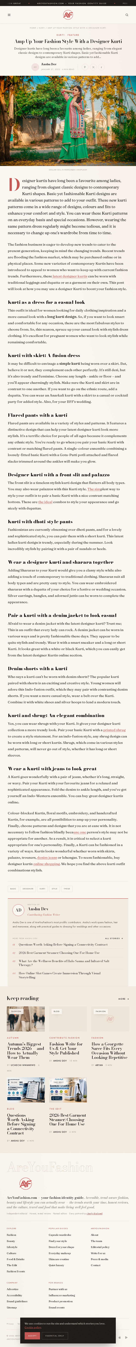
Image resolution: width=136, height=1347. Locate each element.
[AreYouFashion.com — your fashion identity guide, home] (68, 15)
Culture (11, 1253)
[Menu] (9, 15)
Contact (95, 1265)
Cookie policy (33, 1327)
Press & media (99, 1259)
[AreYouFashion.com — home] (25, 1183)
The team (96, 1241)
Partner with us (58, 1289)
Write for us (98, 1253)
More (123, 999)
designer (28, 888)
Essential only (55, 1335)
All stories (114, 938)
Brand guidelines (17, 1301)
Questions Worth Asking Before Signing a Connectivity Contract (21, 1124)
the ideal (45, 502)
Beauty (11, 1241)
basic (13, 888)
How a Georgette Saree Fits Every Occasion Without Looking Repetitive (110, 1050)
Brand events (57, 1307)
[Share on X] (93, 67)
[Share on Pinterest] (85, 67)
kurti (42, 888)
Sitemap (12, 1307)
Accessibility (14, 1295)
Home (33, 28)
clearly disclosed (94, 1213)
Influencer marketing (62, 1295)
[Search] (126, 15)
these (67, 888)
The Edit (12, 1265)
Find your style (58, 1241)
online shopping (46, 864)
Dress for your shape (61, 1247)
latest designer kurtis (69, 276)
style (54, 888)
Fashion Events (16, 1271)
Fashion (11, 1235)
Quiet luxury (56, 1265)
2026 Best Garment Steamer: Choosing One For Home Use (67, 1119)
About (94, 1235)
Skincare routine (59, 1259)
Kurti (42, 28)
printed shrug (114, 730)
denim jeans (47, 857)
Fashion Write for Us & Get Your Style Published (66, 1048)
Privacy (10, 1323)
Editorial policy (100, 1247)
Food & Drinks (15, 1259)
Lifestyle (12, 1247)
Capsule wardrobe (60, 1235)
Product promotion (61, 1301)
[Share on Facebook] (101, 67)
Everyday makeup (60, 1253)
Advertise (12, 1289)
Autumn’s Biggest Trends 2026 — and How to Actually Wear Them (25, 1050)
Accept (32, 1335)
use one (79, 832)
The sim (93, 489)
